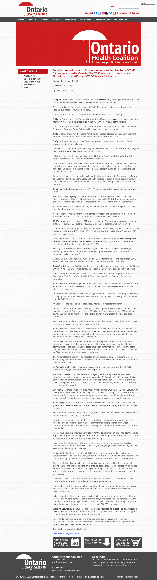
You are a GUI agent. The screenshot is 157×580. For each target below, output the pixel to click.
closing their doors (119, 119)
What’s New (29, 75)
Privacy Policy (131, 576)
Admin (120, 576)
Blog (26, 87)
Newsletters (85, 19)
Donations (45, 19)
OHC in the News (32, 81)
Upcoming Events (32, 78)
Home (21, 19)
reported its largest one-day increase (118, 508)
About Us (31, 19)
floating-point (97, 576)
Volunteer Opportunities (64, 19)
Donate (135, 13)
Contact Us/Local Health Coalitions (111, 19)
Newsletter (124, 13)
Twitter (100, 99)
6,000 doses (92, 114)
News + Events (28, 71)
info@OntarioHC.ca (63, 562)
